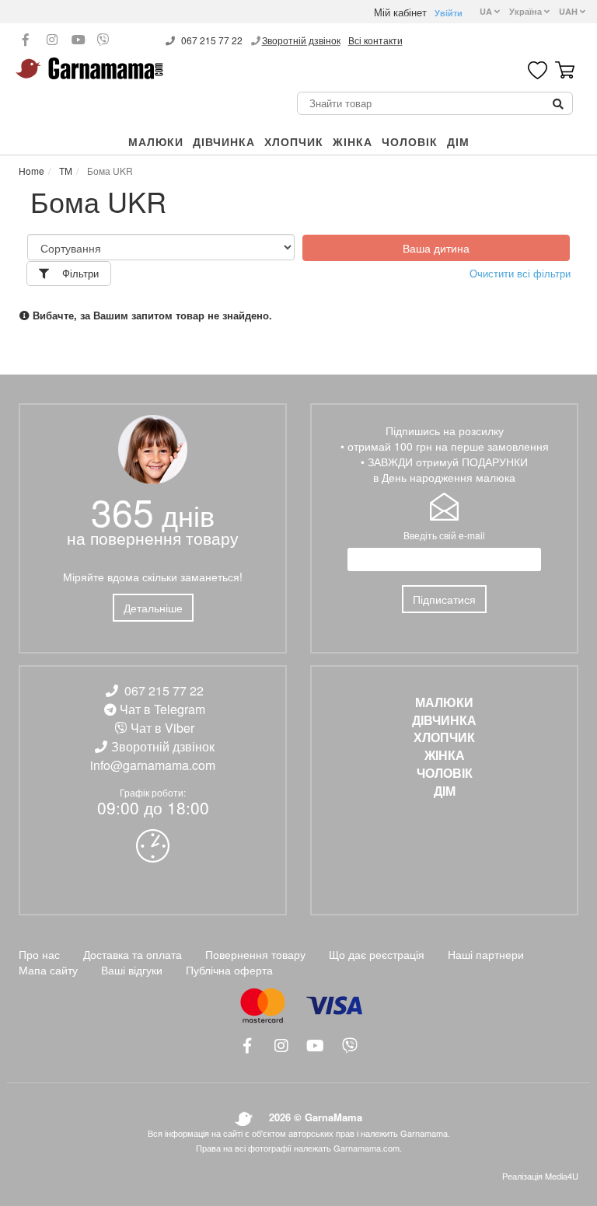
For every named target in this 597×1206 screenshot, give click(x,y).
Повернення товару (255, 954)
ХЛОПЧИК (293, 141)
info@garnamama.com (152, 765)
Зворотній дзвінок (301, 40)
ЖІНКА (352, 141)
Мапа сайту (48, 970)
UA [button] (487, 11)
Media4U (561, 1175)
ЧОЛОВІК (410, 141)
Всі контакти (375, 40)
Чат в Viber (162, 728)
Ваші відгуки (131, 970)
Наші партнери (486, 954)
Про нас (39, 954)
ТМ (64, 170)
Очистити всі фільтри (520, 274)
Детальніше (153, 607)
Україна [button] (526, 11)
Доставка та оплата (132, 954)
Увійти (449, 13)
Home (31, 170)
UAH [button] (569, 11)
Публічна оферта (229, 970)
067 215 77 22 (212, 40)
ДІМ (458, 141)
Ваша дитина (436, 248)
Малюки (155, 141)
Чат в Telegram (162, 709)
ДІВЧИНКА (224, 141)
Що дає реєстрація (376, 954)
